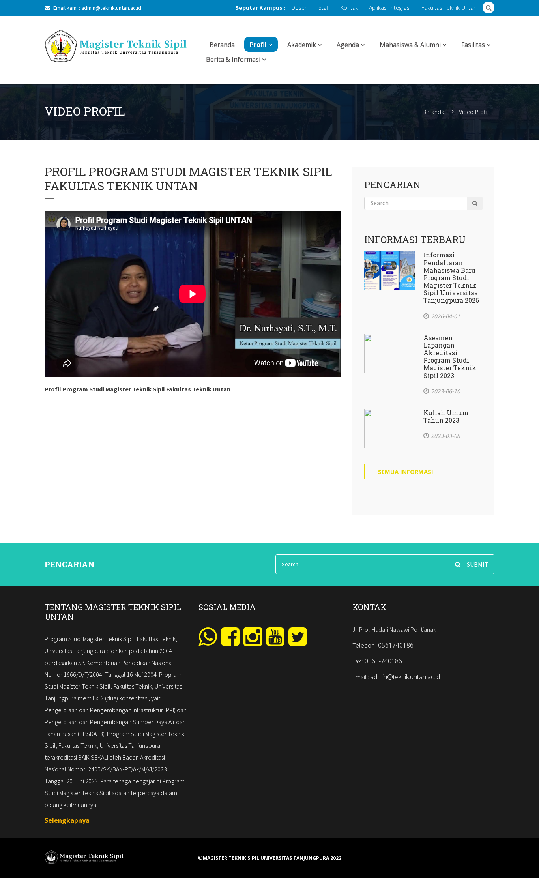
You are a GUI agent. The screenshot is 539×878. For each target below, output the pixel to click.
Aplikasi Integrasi (390, 7)
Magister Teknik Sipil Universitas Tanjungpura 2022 (272, 858)
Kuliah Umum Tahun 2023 (445, 416)
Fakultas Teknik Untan (449, 7)
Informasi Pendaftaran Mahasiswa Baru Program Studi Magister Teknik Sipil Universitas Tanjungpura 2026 (451, 277)
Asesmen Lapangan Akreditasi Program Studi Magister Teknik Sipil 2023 (449, 356)
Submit (477, 564)
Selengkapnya (67, 820)
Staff (324, 7)
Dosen (299, 7)
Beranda (222, 44)
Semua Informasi (405, 472)
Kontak (349, 7)
